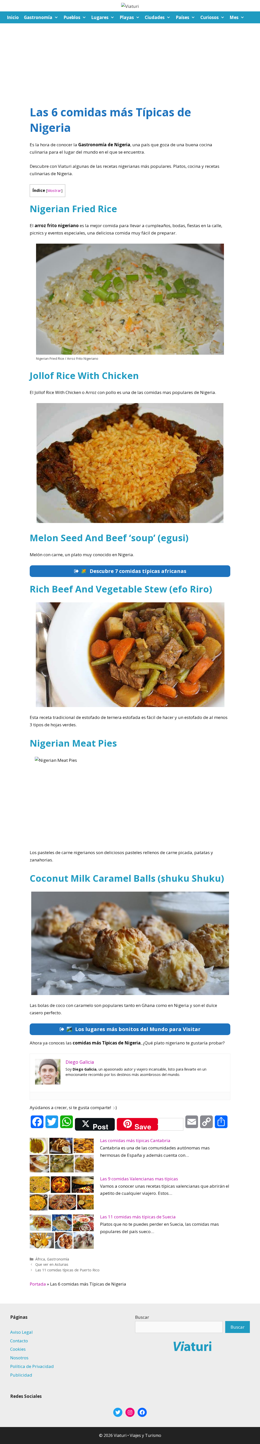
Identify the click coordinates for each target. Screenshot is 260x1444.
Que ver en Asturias (51, 1264)
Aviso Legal (21, 1332)
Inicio (13, 17)
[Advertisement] (130, 61)
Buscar (142, 1317)
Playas (127, 17)
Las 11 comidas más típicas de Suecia (138, 1217)
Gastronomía (38, 17)
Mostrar (54, 190)
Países (182, 17)
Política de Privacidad (32, 1366)
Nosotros (19, 1358)
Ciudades (155, 17)
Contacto (19, 1341)
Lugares (99, 17)
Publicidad (21, 1375)
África (40, 1259)
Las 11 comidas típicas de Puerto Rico (67, 1270)
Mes (234, 17)
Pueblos (71, 17)
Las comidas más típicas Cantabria (135, 1140)
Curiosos (209, 17)
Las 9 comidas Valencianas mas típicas (139, 1179)
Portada (38, 1284)
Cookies (18, 1349)
